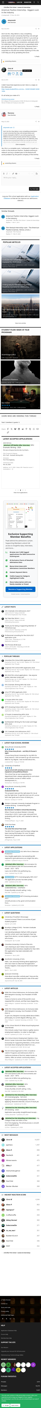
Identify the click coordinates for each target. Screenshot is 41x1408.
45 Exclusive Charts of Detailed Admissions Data (21, 561)
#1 (39, 29)
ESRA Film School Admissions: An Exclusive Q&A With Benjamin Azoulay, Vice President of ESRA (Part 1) (21, 994)
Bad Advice (6, 403)
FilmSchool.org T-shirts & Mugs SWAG (12, 1355)
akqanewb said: (7, 127)
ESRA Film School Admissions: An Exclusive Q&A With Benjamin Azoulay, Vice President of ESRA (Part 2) (21, 1011)
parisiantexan (7, 481)
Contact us (4, 1304)
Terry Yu (13, 701)
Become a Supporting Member (20, 589)
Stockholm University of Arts (14, 959)
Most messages (11, 1135)
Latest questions (12, 913)
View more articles (20, 323)
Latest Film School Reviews (16, 743)
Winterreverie (11, 1160)
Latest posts (10, 607)
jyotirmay (4, 382)
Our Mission (4, 1347)
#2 (39, 80)
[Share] (36, 28)
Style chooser (6, 1300)
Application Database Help (9, 1330)
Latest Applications (13, 847)
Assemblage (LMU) (9, 354)
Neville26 (9, 1155)
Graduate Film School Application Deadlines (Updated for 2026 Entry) (18, 261)
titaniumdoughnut (13, 1171)
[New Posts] (34, 2)
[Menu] (3, 2)
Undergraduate (19, 382)
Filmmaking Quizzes (11, 649)
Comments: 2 (20, 483)
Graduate (15, 358)
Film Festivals (17, 232)
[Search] (38, 2)
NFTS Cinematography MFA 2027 (21, 877)
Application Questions (11, 641)
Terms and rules (5, 1307)
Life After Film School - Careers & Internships (26, 220)
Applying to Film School (8, 267)
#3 (39, 121)
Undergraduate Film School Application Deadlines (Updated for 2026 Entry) (17, 286)
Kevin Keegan (5, 407)
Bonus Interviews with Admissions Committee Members (22, 567)
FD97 (8, 1246)
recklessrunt (15, 726)
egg (12, 679)
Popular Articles (11, 242)
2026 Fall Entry (7, 443)
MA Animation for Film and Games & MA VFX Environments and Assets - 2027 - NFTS (21, 866)
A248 (3, 358)
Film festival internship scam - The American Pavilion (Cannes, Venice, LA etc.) (22, 228)
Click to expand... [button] (21, 144)
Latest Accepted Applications (17, 439)
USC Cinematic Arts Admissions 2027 (17, 611)
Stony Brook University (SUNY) (15, 747)
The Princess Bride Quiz (13, 645)
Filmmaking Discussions (12, 622)
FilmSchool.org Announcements (14, 631)
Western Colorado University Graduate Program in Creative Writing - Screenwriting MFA (22, 804)
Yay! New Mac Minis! (12, 618)
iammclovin (14, 686)
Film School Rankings (8, 316)
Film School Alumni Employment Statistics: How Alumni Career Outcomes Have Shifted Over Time (22, 1039)
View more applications (20, 492)
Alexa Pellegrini (9, 1003)
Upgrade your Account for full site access (13, 1351)
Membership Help (6, 1338)
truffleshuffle (11, 1215)
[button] (3, 173)
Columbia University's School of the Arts (18, 944)
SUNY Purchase (10, 824)
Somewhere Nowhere (10, 379)
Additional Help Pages (7, 1315)
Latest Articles (11, 988)
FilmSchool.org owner (7, 99)
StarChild (9, 1181)
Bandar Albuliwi (12, 1186)
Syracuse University (11, 974)
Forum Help (4, 1334)
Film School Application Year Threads (15, 615)
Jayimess (9, 1145)
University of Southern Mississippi (16, 917)
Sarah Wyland (6, 315)
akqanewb (6, 15)
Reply (37, 56)
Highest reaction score (15, 1195)
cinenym (13, 709)
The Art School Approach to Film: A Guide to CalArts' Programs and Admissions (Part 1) (20, 1052)
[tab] (16, 490)
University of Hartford (12, 766)
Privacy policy (5, 1311)
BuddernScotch (12, 1236)
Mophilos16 (14, 716)
